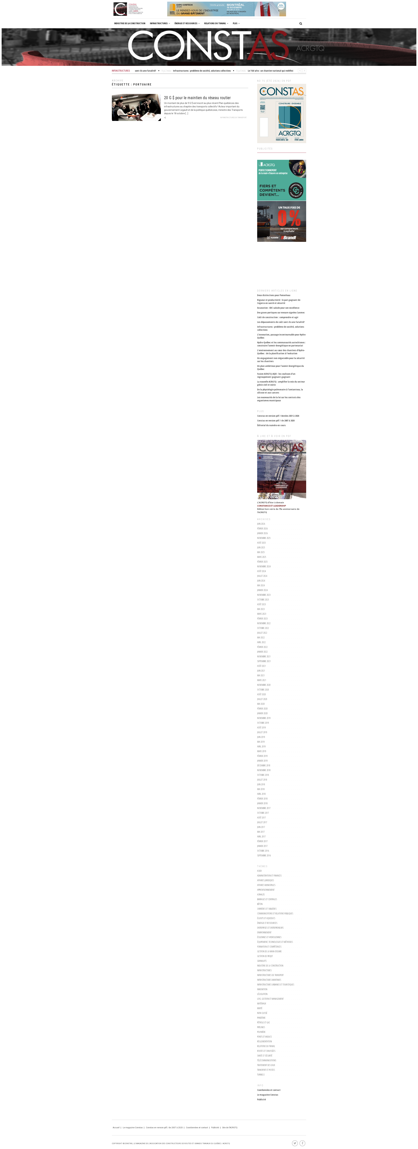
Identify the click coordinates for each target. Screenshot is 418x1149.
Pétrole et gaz (263, 1022)
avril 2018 (261, 793)
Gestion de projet (265, 956)
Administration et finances (269, 875)
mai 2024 (261, 585)
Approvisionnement (265, 889)
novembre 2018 (264, 770)
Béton (260, 904)
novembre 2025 (264, 538)
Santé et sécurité (264, 1055)
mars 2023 (261, 613)
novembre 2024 (264, 566)
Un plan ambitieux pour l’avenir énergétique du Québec (280, 367)
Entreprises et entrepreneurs (270, 927)
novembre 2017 (264, 808)
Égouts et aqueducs (266, 918)
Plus (235, 23)
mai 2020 (261, 703)
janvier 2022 (262, 651)
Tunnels (261, 1074)
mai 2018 (261, 789)
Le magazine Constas (267, 1094)
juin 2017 (261, 827)
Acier (259, 870)
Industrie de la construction (129, 23)
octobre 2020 (263, 689)
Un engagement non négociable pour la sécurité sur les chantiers (281, 360)
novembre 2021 (264, 656)
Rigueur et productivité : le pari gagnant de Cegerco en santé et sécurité (278, 301)
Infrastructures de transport (233, 117)
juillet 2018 (262, 779)
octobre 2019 (263, 722)
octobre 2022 (263, 628)
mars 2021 (261, 680)
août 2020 (261, 694)
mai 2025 (261, 552)
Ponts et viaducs (264, 1036)
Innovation (262, 989)
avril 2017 (261, 836)
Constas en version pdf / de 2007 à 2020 (275, 420)
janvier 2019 (262, 760)
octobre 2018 (263, 774)
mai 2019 (261, 741)
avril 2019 (261, 746)
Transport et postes (266, 1069)
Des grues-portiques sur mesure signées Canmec (281, 312)
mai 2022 (261, 637)
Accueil (116, 1127)
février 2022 (262, 647)
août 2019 (261, 727)
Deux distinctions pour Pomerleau (273, 295)
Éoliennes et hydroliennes (269, 937)
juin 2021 (261, 670)
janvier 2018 (262, 803)
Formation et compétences (269, 946)
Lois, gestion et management (270, 998)
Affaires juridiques (265, 880)
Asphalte (261, 894)
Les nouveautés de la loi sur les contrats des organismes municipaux (278, 399)
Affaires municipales (266, 885)
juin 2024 (261, 580)
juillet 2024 (262, 575)
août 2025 (261, 542)
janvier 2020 (262, 713)
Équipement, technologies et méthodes (275, 941)
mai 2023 (261, 609)
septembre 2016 (264, 855)
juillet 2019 (262, 732)
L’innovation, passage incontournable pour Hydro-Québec (281, 336)
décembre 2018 (263, 765)
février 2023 (262, 618)
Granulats (261, 960)
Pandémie (261, 1017)
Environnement (264, 932)
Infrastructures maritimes (269, 979)
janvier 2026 (262, 533)
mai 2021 (261, 675)
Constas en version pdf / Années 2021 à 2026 (278, 415)
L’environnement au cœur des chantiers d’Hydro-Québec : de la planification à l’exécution (281, 352)
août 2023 (261, 604)
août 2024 (261, 571)
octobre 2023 (263, 599)
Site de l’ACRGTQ (229, 1127)
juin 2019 (261, 737)
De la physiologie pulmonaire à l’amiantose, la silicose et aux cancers (280, 391)
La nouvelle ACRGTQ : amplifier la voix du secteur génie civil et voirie (281, 383)
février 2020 (262, 708)
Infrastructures (159, 23)
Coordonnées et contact (269, 1089)
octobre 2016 (263, 850)
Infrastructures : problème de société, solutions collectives (280, 328)
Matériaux (261, 1003)
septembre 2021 (264, 661)
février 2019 (262, 756)
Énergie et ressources (186, 23)
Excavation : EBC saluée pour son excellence (278, 307)
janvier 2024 (262, 590)
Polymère (261, 1031)
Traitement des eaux (266, 1065)
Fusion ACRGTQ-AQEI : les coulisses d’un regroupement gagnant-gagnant (276, 375)
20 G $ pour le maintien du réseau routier (197, 97)
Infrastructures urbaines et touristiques (275, 984)
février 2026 (262, 528)
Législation (262, 994)
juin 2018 (261, 784)
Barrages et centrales (267, 899)
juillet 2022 (262, 632)
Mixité (259, 1008)
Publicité (261, 1099)
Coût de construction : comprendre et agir (277, 317)
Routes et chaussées (266, 1050)
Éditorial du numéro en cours (271, 425)
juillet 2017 (262, 822)
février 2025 (262, 561)
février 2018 (262, 798)
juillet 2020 (262, 699)
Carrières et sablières (266, 908)
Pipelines (261, 1027)
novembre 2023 (264, 594)
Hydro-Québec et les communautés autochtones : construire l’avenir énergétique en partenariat (281, 344)
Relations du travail (215, 23)
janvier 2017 (262, 846)
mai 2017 (261, 831)
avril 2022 (261, 642)
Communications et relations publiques (275, 913)
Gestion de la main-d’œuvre (269, 951)
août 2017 (261, 817)
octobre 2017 (263, 812)
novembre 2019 (264, 718)
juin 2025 (261, 547)
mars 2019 (261, 751)
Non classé (262, 1013)
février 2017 (262, 841)
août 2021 (261, 665)
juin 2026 (261, 523)
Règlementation (264, 1041)
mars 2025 (261, 556)
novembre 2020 (264, 684)
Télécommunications (266, 1060)
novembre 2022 (264, 623)
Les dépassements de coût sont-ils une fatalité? (281, 322)
